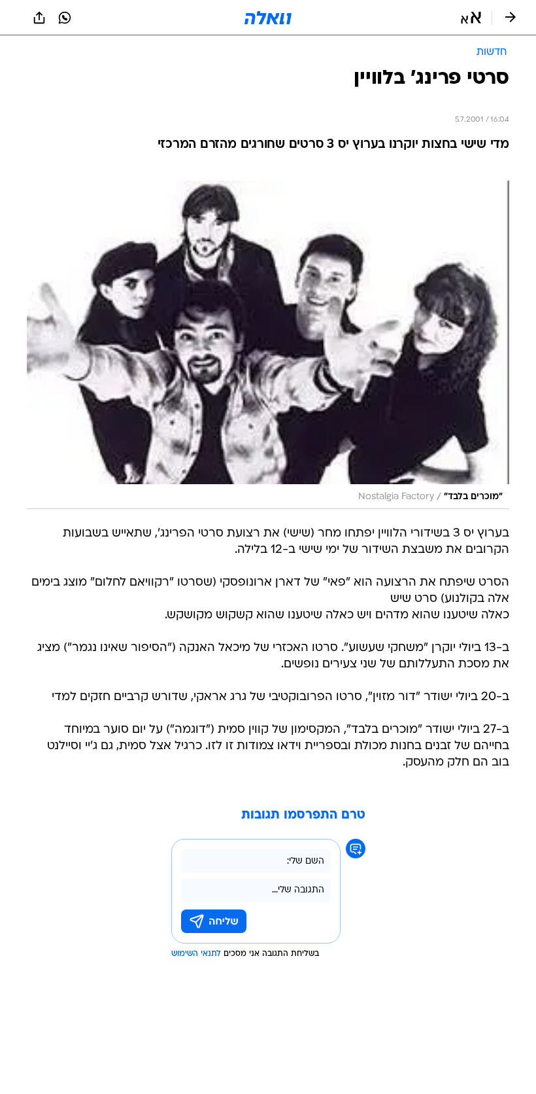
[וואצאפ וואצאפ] (64, 17)
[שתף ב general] (39, 17)
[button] (471, 18)
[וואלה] (268, 17)
